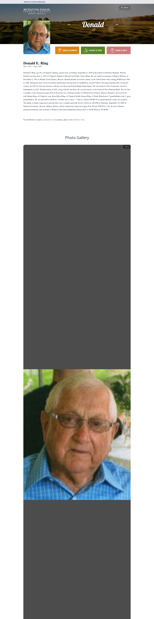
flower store (80, 119)
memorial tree (48, 119)
